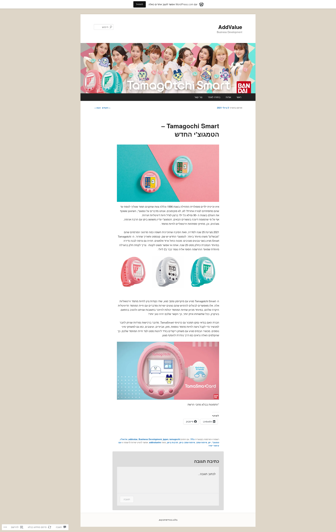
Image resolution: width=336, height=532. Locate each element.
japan (165, 439)
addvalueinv (155, 442)
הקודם (106, 107)
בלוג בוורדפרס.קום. (168, 519)
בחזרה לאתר (214, 97)
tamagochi (174, 439)
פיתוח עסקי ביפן (187, 442)
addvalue (133, 439)
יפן (209, 442)
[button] (168, 173)
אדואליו (123, 439)
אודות (228, 97)
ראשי (239, 97)
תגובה (127, 499)
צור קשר (198, 97)
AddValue (230, 27)
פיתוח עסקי (201, 442)
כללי (192, 439)
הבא (97, 107)
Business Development (150, 439)
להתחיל (139, 4)
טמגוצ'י (215, 442)
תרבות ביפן (172, 442)
